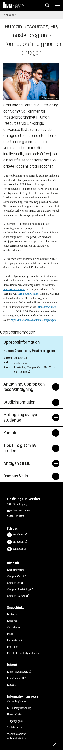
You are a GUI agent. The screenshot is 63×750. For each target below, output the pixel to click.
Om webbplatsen (16, 701)
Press (10, 633)
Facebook (18, 534)
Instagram (18, 541)
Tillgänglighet (14, 721)
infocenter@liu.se (46, 306)
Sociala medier (15, 727)
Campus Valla (15, 576)
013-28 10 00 (17, 515)
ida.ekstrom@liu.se (14, 289)
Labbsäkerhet (14, 640)
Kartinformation (15, 570)
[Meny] (57, 5)
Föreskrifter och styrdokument (23, 653)
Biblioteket (13, 614)
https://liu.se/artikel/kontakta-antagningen (33, 320)
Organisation (14, 627)
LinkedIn (18, 548)
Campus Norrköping (18, 589)
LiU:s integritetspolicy (19, 708)
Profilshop (12, 646)
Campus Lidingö (16, 595)
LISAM (11, 684)
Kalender (12, 620)
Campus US (13, 582)
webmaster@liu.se (17, 738)
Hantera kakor (15, 714)
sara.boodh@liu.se (28, 293)
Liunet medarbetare (17, 671)
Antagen (11, 14)
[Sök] (47, 5)
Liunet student (15, 678)
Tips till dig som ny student (20, 448)
